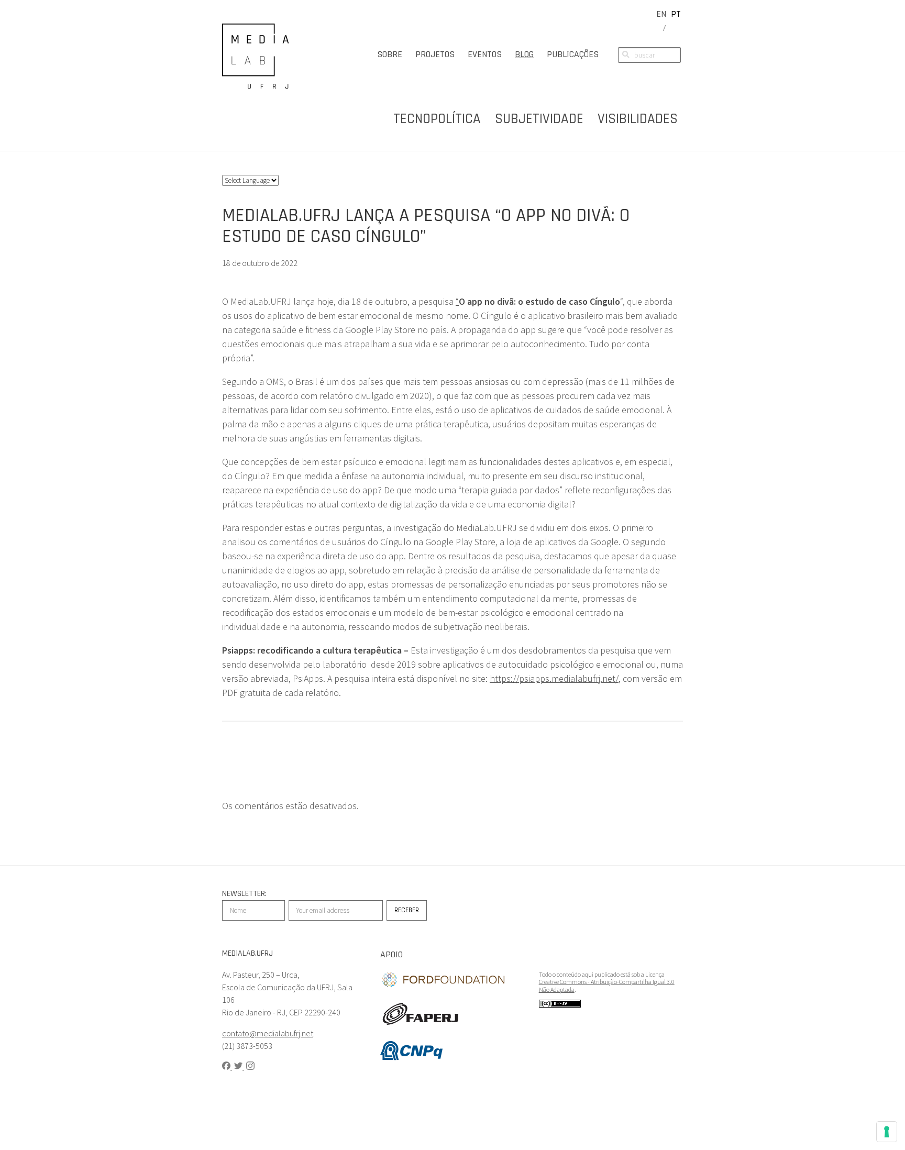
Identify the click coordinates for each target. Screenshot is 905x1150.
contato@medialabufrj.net (267, 1033)
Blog (524, 54)
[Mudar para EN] (661, 14)
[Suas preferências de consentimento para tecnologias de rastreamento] (887, 1132)
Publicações (573, 54)
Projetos (435, 54)
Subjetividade (539, 119)
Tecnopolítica (437, 119)
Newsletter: (244, 893)
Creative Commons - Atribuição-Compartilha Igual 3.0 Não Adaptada (607, 985)
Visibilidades (638, 119)
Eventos (485, 54)
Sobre (389, 54)
